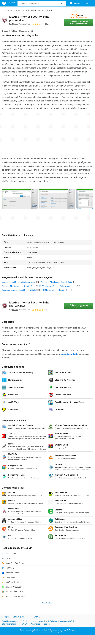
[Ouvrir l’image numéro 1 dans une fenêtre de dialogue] (57, 199)
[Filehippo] (8, 3)
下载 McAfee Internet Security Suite (55, 290)
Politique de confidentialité (61, 621)
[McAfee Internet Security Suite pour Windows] (4, 20)
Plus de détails (47, 603)
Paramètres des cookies (40, 624)
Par (13, 24)
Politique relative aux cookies (35, 621)
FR (87, 3)
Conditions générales (10, 621)
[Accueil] (3, 10)
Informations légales (10, 624)
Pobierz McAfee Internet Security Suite (56, 282)
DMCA (24, 624)
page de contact (69, 354)
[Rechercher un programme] (61, 3)
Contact (16, 617)
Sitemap (37, 617)
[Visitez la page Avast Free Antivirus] (78, 16)
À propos (5, 617)
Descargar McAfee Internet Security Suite (19, 290)
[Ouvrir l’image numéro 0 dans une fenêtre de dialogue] (20, 199)
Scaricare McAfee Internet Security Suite (18, 286)
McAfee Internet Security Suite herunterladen (57, 286)
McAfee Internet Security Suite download (18, 282)
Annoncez (26, 617)
